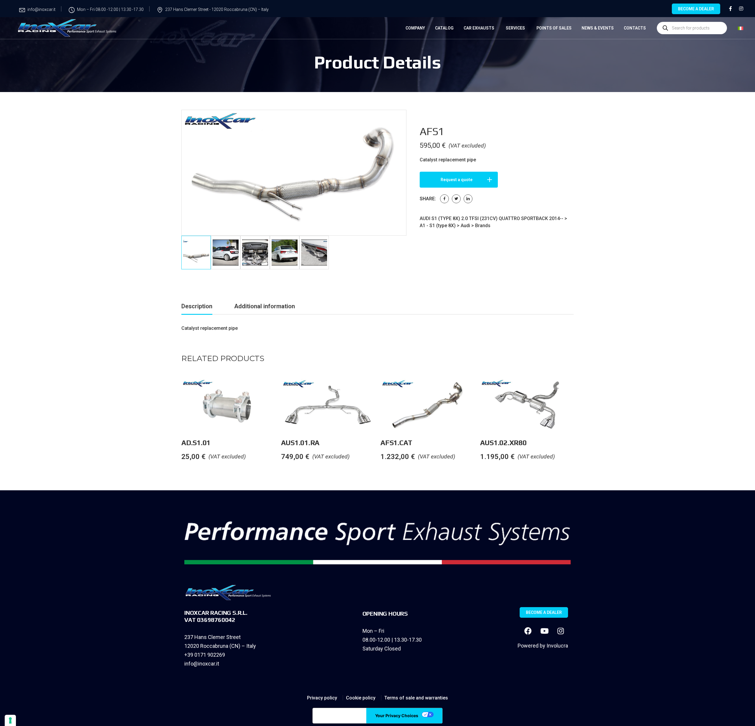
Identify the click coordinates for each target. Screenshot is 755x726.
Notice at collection (339, 716)
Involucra (557, 646)
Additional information (264, 306)
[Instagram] (560, 631)
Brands (482, 225)
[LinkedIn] (468, 198)
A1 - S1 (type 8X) (438, 225)
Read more (281, 390)
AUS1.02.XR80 (503, 443)
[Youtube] (544, 631)
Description (196, 306)
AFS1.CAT (396, 443)
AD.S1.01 (196, 443)
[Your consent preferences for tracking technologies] (10, 720)
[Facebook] (444, 198)
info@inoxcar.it (201, 664)
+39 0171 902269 (204, 655)
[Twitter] (456, 198)
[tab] (196, 307)
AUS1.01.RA (300, 443)
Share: (428, 198)
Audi (465, 225)
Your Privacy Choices (396, 715)
